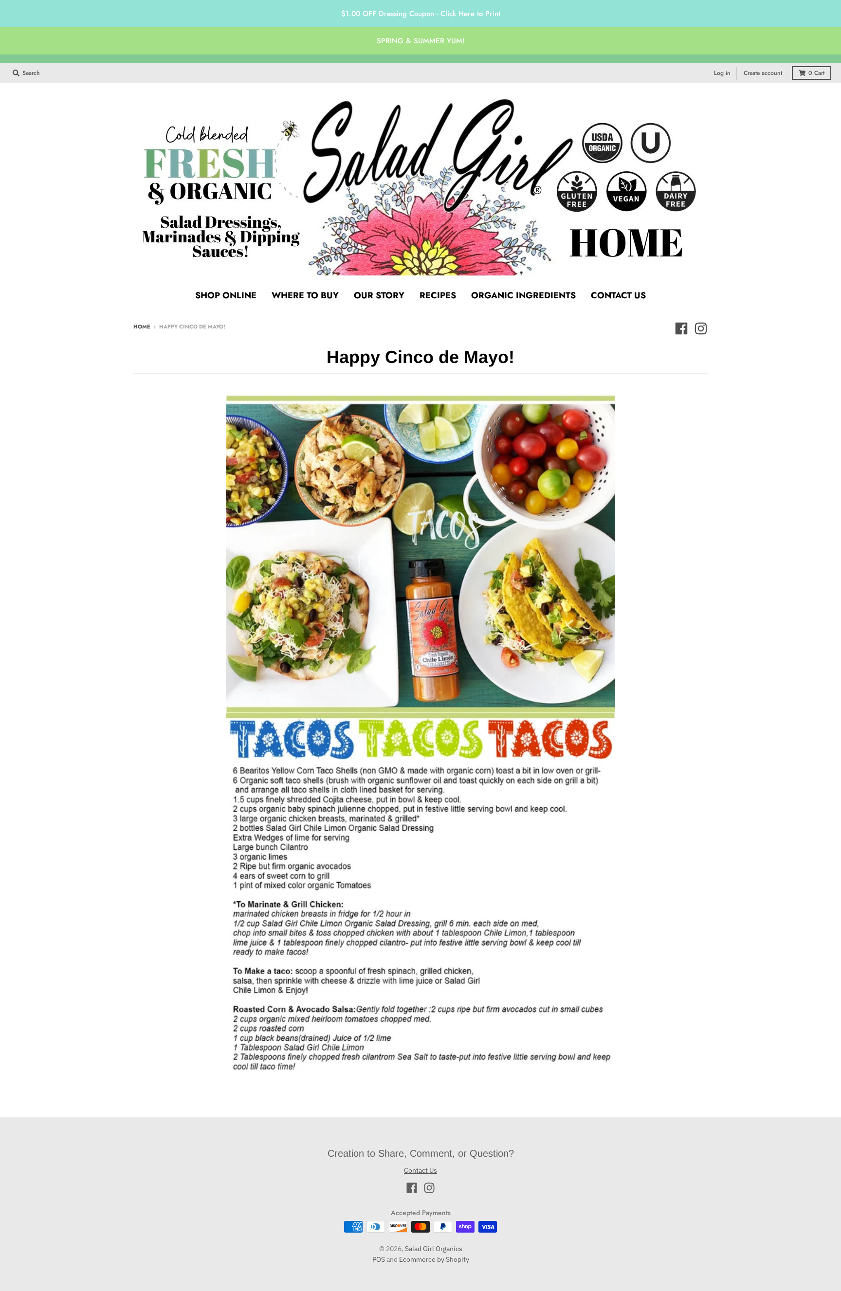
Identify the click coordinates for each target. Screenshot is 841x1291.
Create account (763, 73)
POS (378, 1259)
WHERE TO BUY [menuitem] (305, 295)
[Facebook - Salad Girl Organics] (681, 328)
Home (141, 326)
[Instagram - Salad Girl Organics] (701, 328)
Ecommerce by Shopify (434, 1259)
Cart (816, 73)
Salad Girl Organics (433, 1248)
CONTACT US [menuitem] (618, 295)
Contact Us (420, 1170)
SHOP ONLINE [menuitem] (225, 295)
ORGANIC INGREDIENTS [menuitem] (523, 295)
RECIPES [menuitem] (438, 295)
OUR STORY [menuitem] (379, 295)
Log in (722, 73)
